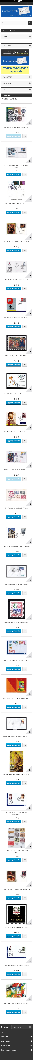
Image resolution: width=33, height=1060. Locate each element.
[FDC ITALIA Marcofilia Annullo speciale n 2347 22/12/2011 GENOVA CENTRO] (16, 381)
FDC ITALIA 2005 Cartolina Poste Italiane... (16, 318)
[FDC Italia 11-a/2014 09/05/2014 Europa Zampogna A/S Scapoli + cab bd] (16, 952)
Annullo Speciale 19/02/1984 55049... (16, 584)
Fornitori (7, 83)
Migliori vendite (9, 99)
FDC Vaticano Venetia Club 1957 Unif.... (16, 508)
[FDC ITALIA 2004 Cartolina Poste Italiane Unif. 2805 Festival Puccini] (16, 419)
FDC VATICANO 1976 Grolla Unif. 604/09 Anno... (16, 851)
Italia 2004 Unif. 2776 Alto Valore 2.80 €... (16, 622)
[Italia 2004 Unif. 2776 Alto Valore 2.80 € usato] (16, 609)
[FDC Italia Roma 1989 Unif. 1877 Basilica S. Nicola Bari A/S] (16, 533)
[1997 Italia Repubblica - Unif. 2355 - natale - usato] (16, 343)
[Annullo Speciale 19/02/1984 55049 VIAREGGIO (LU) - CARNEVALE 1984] (16, 571)
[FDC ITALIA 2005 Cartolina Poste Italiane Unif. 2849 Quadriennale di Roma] (16, 305)
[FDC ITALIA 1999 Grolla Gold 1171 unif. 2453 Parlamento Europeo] (16, 457)
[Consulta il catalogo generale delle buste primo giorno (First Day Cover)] (16, 57)
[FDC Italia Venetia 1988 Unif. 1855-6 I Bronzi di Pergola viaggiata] (16, 191)
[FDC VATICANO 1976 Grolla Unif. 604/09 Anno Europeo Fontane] (16, 838)
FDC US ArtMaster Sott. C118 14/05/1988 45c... (16, 166)
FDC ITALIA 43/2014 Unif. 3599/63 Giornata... (16, 660)
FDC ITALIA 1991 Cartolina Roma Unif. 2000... (16, 774)
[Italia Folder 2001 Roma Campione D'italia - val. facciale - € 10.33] (16, 685)
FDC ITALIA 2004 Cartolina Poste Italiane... (16, 432)
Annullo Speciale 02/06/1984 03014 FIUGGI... (16, 736)
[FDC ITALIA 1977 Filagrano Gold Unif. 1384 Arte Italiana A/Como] (16, 876)
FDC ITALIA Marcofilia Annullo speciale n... (16, 394)
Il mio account (6, 1045)
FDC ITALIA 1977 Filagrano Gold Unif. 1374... (16, 241)
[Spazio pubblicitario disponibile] (16, 70)
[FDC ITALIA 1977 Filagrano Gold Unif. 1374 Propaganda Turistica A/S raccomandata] (16, 229)
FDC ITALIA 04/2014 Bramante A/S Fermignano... (16, 813)
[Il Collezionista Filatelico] (16, 11)
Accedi (29, 3)
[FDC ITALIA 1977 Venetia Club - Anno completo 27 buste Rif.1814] (16, 914)
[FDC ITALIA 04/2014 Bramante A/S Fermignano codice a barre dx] (16, 799)
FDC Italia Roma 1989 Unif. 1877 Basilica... (17, 546)
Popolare (6, 95)
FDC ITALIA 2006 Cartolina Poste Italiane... (16, 127)
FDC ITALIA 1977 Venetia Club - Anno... (16, 927)
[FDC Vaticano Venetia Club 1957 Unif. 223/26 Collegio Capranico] (16, 495)
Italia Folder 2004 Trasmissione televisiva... (17, 1003)
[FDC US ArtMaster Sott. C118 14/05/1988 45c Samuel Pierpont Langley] (16, 152)
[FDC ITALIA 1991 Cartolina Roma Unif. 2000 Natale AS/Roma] (16, 761)
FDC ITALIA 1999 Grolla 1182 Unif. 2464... (16, 280)
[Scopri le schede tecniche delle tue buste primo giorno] (16, 1)
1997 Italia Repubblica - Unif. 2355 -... (16, 356)
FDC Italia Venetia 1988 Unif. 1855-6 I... (16, 203)
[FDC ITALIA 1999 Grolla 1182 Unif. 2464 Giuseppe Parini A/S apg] (16, 267)
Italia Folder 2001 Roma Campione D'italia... (16, 698)
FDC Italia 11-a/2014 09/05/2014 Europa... (16, 965)
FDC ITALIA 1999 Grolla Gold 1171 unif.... (16, 470)
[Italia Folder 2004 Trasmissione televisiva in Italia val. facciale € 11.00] (16, 990)
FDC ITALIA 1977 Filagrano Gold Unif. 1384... (16, 889)
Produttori (7, 77)
